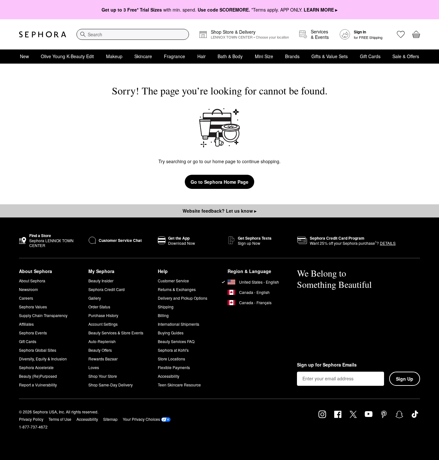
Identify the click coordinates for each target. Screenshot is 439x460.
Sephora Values (33, 306)
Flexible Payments (174, 367)
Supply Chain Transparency (43, 315)
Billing (163, 315)
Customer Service (173, 280)
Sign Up (404, 379)
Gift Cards (370, 56)
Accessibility (168, 376)
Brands (292, 56)
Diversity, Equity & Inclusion (43, 358)
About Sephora (32, 280)
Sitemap (110, 419)
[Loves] (400, 34)
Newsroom (28, 289)
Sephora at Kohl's (173, 350)
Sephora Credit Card (106, 289)
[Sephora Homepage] (42, 34)
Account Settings (103, 324)
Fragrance (174, 56)
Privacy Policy (31, 419)
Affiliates (26, 324)
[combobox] (132, 34)
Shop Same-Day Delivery (110, 384)
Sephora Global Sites (37, 350)
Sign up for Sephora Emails (327, 365)
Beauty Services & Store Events (115, 332)
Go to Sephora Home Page (219, 182)
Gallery (94, 298)
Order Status (99, 306)
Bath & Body (230, 56)
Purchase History (103, 315)
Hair (201, 56)
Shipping (166, 306)
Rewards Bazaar (103, 358)
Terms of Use (60, 419)
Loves (93, 367)
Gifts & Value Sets (329, 56)
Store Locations (171, 358)
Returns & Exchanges (177, 289)
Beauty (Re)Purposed (38, 376)
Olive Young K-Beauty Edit (67, 56)
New (24, 56)
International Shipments (178, 324)
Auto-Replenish (102, 341)
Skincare (143, 56)
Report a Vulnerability (38, 384)
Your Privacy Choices (141, 419)
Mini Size (264, 56)
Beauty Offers (100, 350)
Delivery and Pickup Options (182, 298)
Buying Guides (171, 332)
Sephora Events (33, 332)
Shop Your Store (102, 376)
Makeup (114, 56)
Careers (26, 298)
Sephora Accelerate (36, 367)
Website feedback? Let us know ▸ (219, 211)
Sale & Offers (405, 56)
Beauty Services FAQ (176, 341)
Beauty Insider (100, 280)
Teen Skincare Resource (179, 384)
